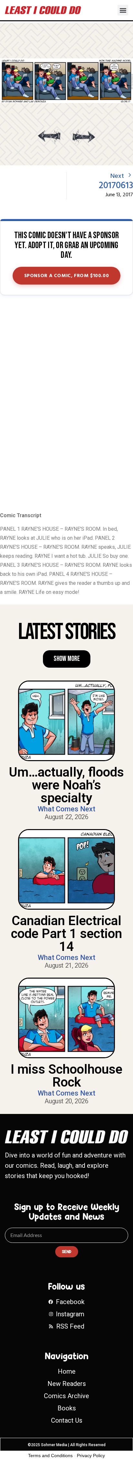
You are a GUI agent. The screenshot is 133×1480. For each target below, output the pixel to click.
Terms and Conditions (50, 1455)
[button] (123, 10)
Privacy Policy (91, 1455)
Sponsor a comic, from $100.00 (66, 276)
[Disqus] (66, 404)
